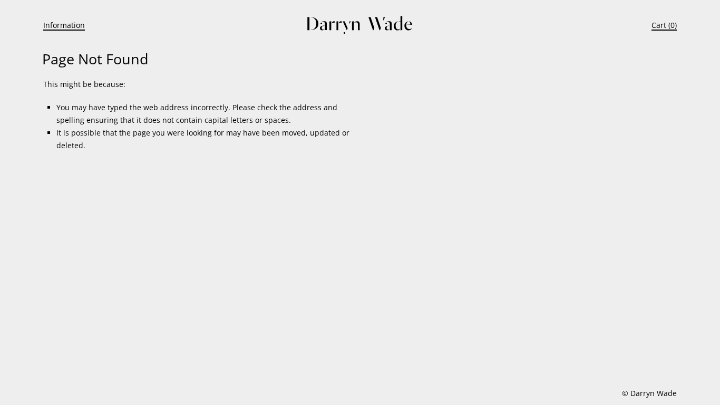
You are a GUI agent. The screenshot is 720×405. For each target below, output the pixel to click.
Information (64, 25)
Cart (658, 25)
